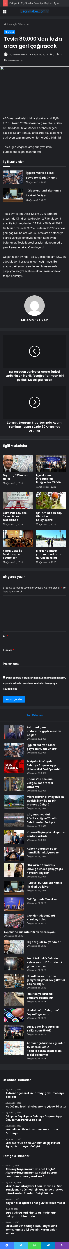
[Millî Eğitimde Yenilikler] (14, 904)
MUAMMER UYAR (18, 54)
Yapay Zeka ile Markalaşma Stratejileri (12, 554)
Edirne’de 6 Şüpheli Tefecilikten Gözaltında (15, 516)
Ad (5, 636)
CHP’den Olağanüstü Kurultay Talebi (41, 917)
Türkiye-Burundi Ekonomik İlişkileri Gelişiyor (44, 885)
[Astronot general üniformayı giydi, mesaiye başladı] (14, 732)
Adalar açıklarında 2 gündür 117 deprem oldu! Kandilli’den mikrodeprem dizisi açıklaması (46, 1049)
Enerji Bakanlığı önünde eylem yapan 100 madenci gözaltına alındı (44, 962)
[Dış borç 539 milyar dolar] (18, 463)
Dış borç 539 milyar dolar (16, 477)
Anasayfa (11, 24)
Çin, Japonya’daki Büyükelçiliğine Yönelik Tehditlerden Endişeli (42, 818)
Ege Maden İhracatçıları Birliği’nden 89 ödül (48, 478)
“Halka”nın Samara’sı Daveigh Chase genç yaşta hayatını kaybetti (45, 869)
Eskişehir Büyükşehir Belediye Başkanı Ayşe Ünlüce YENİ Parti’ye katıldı (44, 765)
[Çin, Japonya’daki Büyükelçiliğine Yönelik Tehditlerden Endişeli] (14, 820)
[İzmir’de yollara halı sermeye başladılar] (14, 999)
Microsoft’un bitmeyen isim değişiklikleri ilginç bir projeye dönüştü (45, 800)
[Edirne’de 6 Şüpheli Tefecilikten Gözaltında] (18, 500)
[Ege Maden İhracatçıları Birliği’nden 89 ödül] (51, 463)
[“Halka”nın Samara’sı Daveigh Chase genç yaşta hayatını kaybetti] (14, 870)
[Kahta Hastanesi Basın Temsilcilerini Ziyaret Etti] (14, 854)
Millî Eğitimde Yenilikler (42, 899)
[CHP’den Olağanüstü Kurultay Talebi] (14, 921)
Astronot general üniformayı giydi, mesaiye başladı (44, 731)
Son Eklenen (34, 715)
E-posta (8, 649)
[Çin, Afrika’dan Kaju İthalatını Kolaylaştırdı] (51, 500)
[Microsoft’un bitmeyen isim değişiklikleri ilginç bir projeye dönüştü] (14, 802)
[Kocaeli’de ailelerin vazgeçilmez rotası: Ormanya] (14, 784)
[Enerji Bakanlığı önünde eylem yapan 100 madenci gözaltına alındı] (14, 963)
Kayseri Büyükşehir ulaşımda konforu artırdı (46, 834)
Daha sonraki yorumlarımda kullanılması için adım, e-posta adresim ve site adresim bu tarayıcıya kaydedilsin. (34, 683)
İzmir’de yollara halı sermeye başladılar (40, 996)
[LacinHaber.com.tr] (34, 11)
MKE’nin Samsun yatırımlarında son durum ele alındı (48, 554)
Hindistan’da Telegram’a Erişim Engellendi (44, 1012)
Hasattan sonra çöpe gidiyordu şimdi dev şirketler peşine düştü (46, 980)
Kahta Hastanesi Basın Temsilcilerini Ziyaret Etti (43, 850)
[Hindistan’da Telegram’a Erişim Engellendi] (14, 1015)
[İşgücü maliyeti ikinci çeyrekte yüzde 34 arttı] (13, 177)
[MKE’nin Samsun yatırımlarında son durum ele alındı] (51, 538)
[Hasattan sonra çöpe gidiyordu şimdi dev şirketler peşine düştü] (14, 981)
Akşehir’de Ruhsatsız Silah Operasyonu (30, 932)
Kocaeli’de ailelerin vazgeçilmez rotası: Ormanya (40, 783)
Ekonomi (24, 24)
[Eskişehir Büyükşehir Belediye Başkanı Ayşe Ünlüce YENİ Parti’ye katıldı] (14, 766)
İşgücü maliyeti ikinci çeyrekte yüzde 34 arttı (42, 747)
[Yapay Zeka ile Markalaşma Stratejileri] (18, 538)
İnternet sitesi (11, 663)
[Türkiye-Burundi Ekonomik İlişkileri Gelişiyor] (13, 195)
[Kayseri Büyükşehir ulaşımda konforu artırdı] (14, 837)
